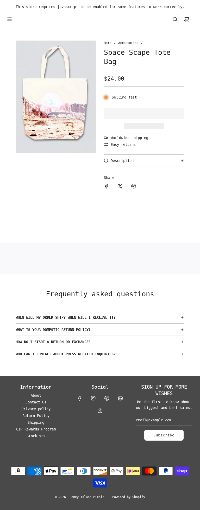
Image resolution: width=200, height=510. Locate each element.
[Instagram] (93, 398)
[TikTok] (100, 410)
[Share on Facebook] (106, 186)
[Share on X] (120, 186)
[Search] (175, 19)
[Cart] (186, 19)
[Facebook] (79, 398)
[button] (144, 113)
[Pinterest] (107, 398)
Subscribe (163, 435)
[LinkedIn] (120, 398)
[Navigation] (9, 19)
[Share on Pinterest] (133, 186)
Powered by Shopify (128, 497)
